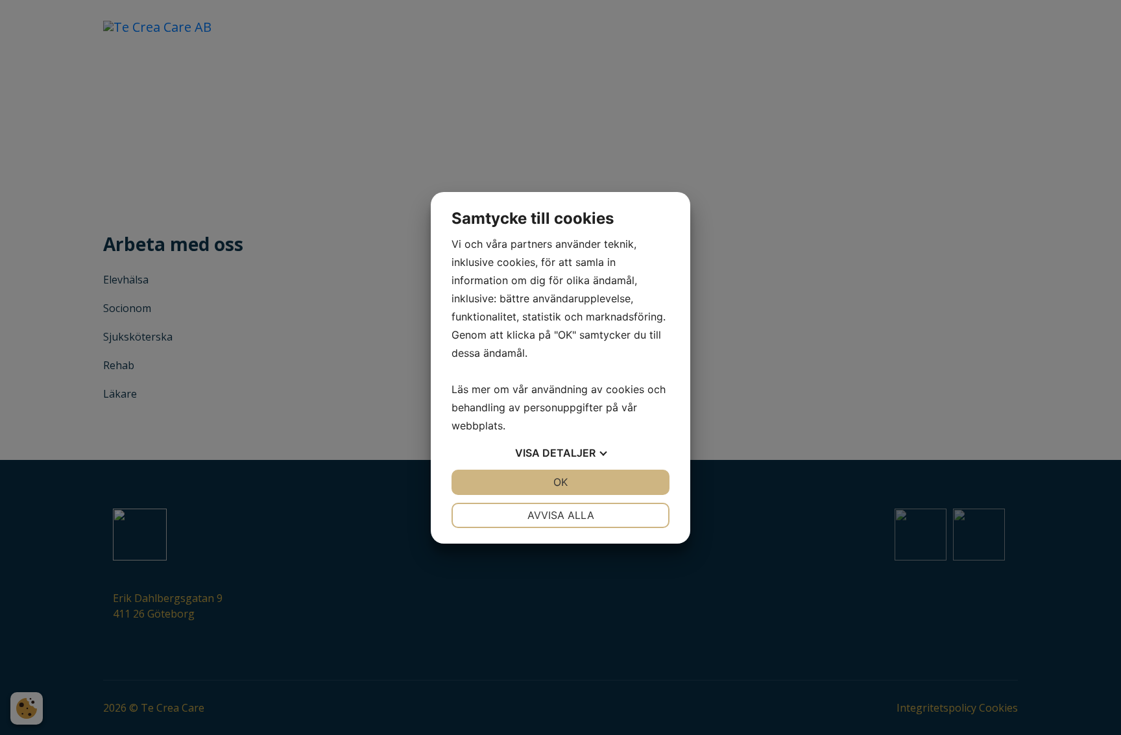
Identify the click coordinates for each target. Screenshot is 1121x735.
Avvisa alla (560, 515)
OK (560, 482)
